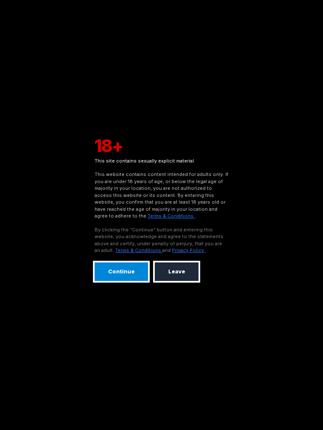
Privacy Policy (188, 250)
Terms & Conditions (171, 216)
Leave (176, 271)
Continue (121, 271)
